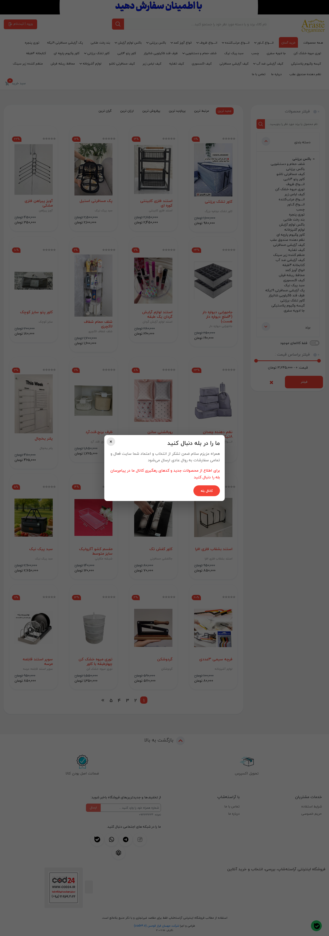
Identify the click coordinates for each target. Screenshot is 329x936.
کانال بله (207, 491)
